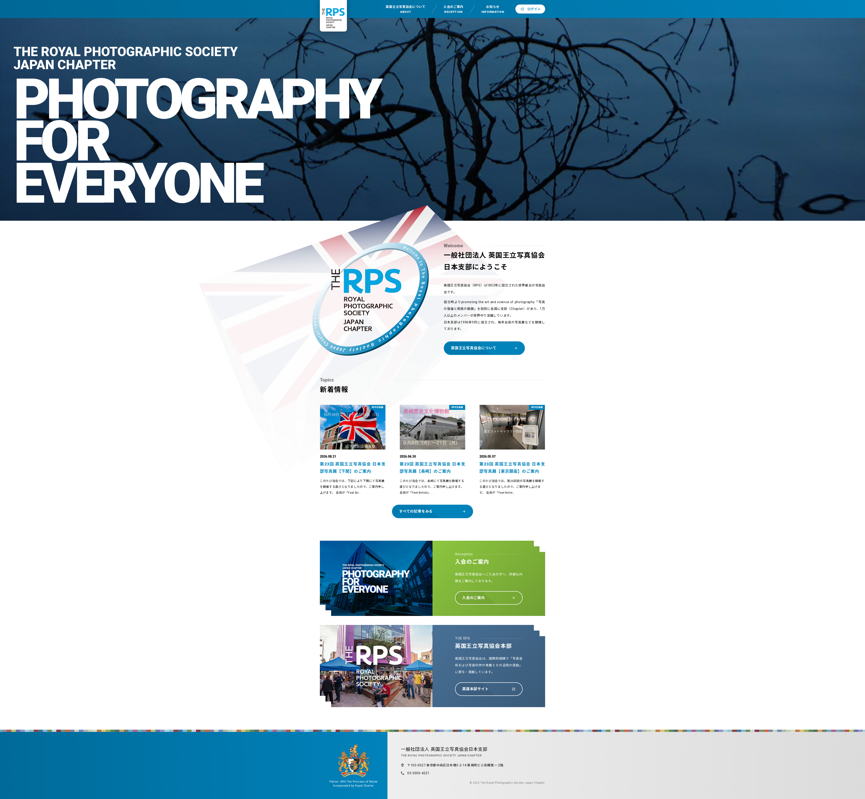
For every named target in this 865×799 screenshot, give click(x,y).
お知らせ (492, 9)
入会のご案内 (453, 9)
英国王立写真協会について (405, 9)
